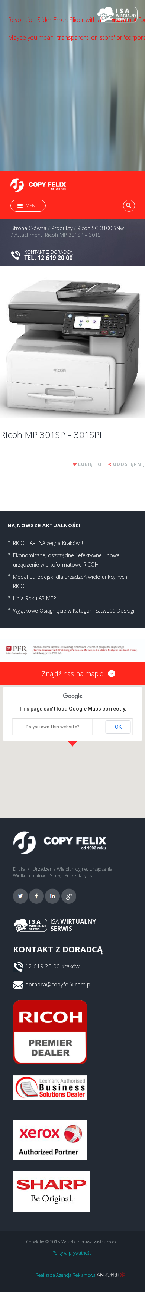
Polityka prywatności (72, 1253)
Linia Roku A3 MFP (34, 598)
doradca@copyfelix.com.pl (58, 984)
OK (118, 727)
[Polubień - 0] (75, 464)
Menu (32, 205)
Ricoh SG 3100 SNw (100, 228)
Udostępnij (129, 464)
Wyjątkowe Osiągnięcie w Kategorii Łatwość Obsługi (73, 610)
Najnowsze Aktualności (44, 525)
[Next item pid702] (108, 347)
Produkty (61, 228)
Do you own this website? (53, 727)
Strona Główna (28, 228)
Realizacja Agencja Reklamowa (66, 1275)
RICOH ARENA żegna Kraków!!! (48, 543)
